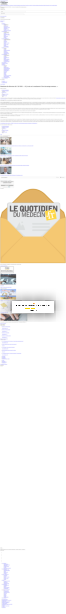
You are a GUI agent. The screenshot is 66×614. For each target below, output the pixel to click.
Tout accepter (28, 308)
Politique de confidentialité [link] (33, 310)
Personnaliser (38, 308)
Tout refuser (33, 308)
